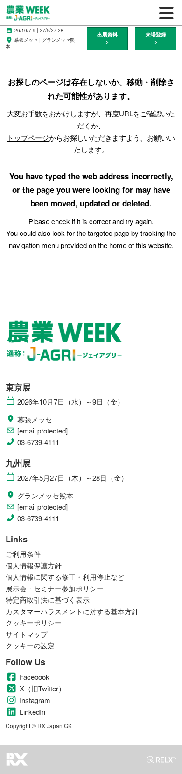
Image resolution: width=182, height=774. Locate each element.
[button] (107, 38)
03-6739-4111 (38, 442)
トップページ (28, 137)
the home (112, 245)
